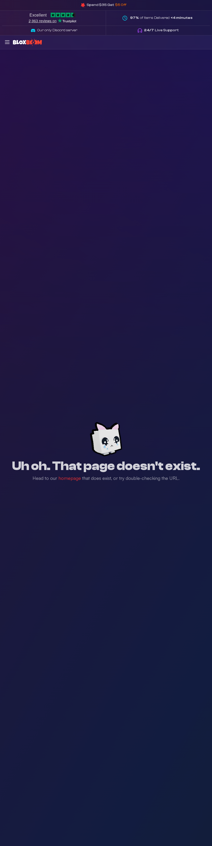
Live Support (161, 30)
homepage (69, 478)
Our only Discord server (57, 30)
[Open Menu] (7, 42)
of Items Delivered (161, 18)
